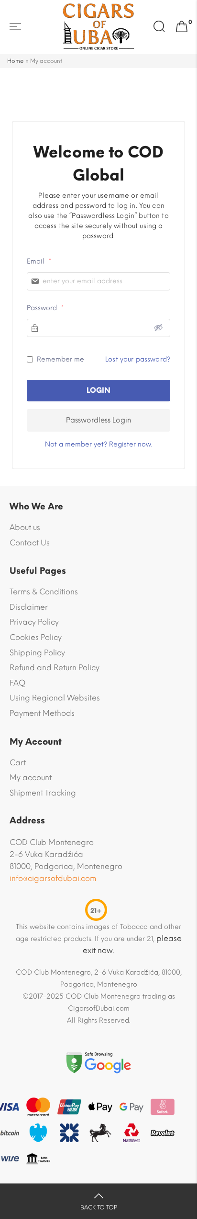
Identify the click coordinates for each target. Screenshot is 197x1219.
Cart (18, 762)
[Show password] (158, 327)
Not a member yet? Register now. (99, 444)
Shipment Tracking (43, 792)
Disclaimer (29, 607)
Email (39, 261)
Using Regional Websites (55, 697)
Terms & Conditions (44, 591)
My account (31, 777)
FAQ (17, 683)
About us (25, 527)
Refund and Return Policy (54, 667)
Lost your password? (137, 359)
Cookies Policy (36, 637)
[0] (181, 27)
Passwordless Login (98, 420)
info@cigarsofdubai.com (53, 878)
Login (98, 390)
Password (45, 308)
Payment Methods (42, 713)
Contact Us (30, 542)
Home (15, 61)
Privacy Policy (34, 622)
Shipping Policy (37, 652)
